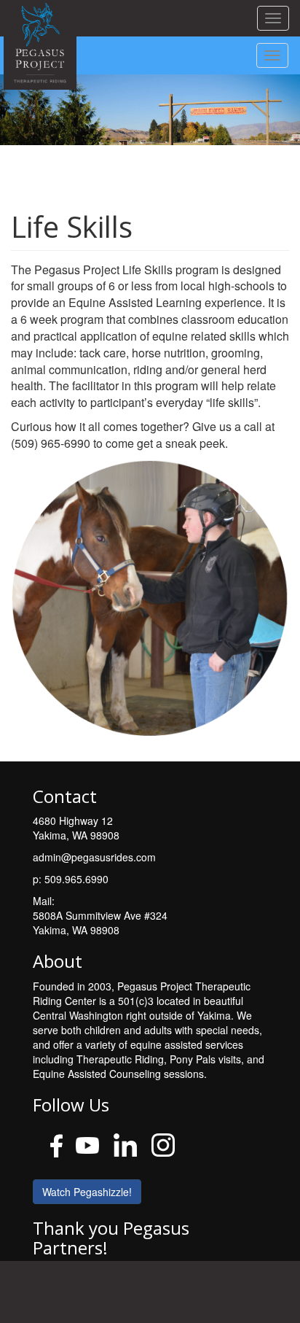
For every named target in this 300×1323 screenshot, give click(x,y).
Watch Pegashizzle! (87, 1191)
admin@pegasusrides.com (94, 857)
